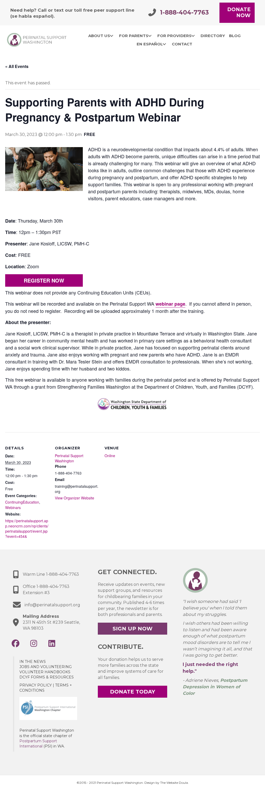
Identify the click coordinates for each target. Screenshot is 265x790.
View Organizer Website (74, 497)
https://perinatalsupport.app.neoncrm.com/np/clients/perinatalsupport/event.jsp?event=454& (26, 528)
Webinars (13, 507)
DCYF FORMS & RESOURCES (46, 677)
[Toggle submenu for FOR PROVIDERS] (193, 36)
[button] (15, 643)
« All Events (16, 66)
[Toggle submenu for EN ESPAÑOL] (164, 44)
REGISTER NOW (44, 280)
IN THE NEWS (32, 661)
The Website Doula (174, 783)
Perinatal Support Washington (69, 458)
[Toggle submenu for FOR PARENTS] (150, 36)
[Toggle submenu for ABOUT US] (111, 36)
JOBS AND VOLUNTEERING (45, 666)
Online (110, 455)
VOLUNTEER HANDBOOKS (44, 672)
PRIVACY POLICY (35, 685)
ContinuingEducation (22, 502)
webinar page (170, 303)
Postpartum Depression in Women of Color (215, 687)
